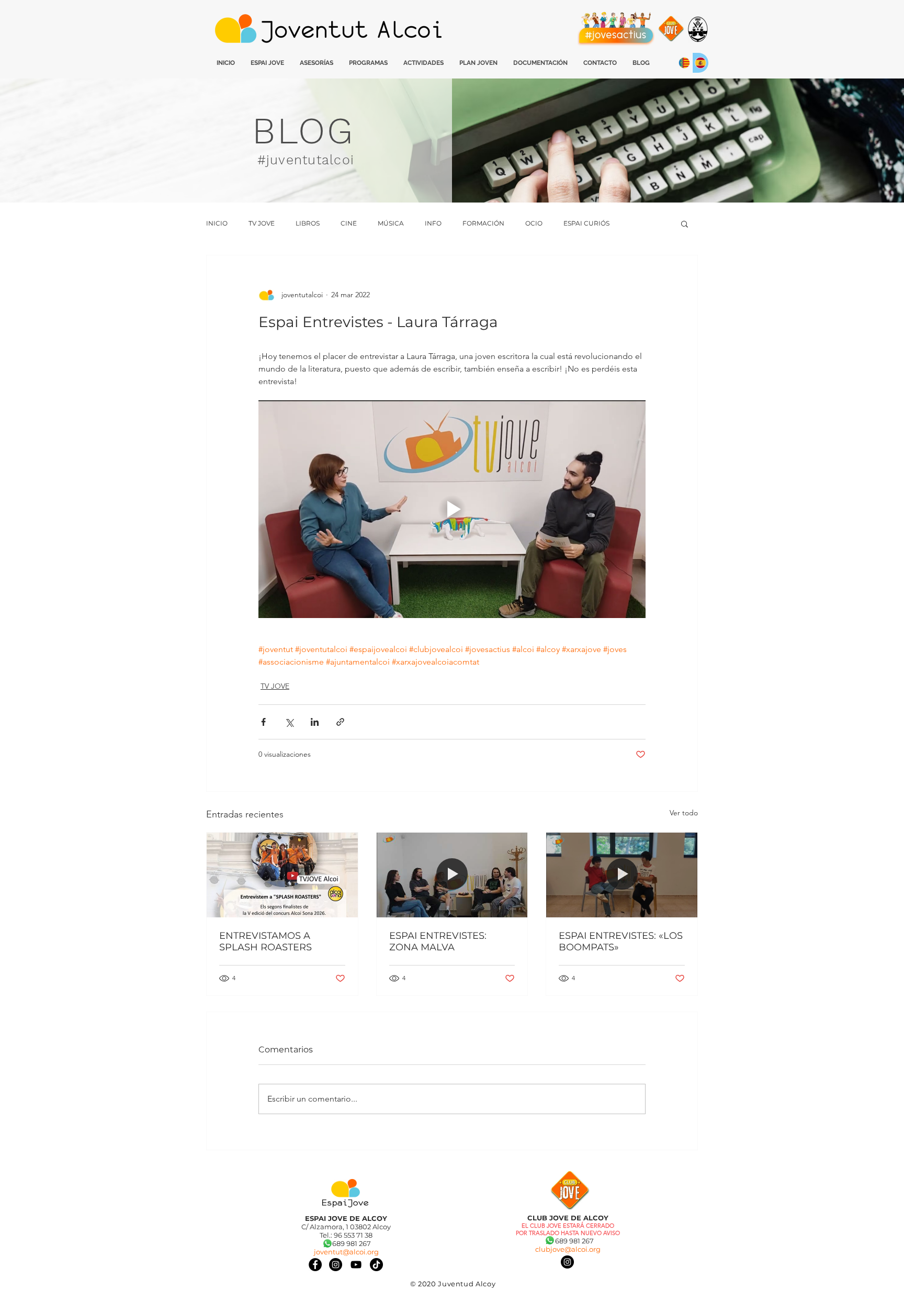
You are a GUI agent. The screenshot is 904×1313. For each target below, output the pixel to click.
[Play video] (452, 509)
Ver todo (684, 812)
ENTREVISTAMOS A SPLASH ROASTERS (265, 941)
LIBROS (308, 223)
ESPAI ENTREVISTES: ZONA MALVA (438, 941)
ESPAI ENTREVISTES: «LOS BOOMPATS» (621, 941)
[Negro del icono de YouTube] (356, 1264)
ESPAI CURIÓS (586, 223)
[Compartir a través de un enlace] (340, 722)
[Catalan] (684, 63)
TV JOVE (261, 223)
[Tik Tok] (376, 1264)
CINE (349, 223)
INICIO (217, 223)
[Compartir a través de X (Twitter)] (289, 722)
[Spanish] (700, 63)
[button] (685, 223)
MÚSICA (391, 223)
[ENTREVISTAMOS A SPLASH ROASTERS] (282, 875)
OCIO (534, 223)
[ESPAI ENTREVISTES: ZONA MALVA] (452, 875)
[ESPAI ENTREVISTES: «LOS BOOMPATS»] (621, 875)
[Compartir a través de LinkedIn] (315, 722)
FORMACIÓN (483, 223)
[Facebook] (315, 1264)
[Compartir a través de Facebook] (263, 722)
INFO (433, 223)
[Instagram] (567, 1262)
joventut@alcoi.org (346, 1252)
